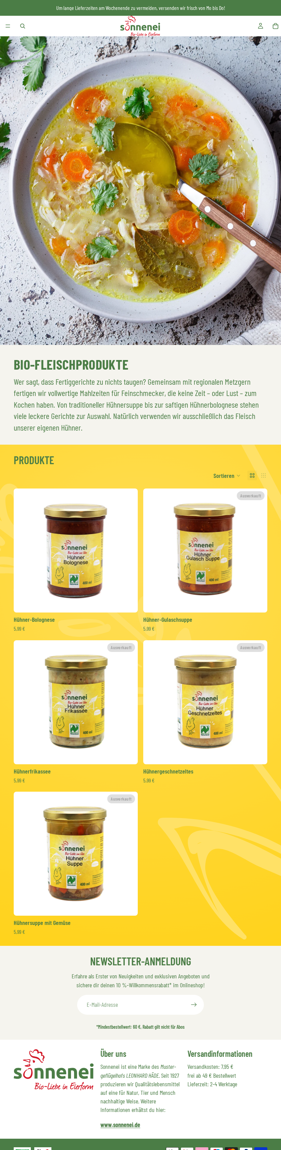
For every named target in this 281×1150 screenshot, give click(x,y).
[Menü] (8, 26)
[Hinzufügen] (127, 602)
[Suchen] (22, 26)
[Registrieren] (194, 1005)
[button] (227, 475)
